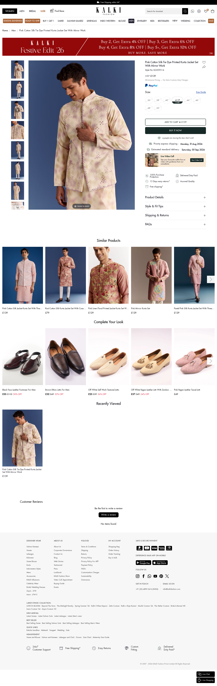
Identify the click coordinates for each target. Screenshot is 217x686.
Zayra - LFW (31, 591)
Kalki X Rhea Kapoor (99, 606)
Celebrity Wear (32, 583)
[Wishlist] (205, 11)
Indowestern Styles (34, 569)
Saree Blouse (32, 561)
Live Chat (206, 674)
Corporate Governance (63, 550)
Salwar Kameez (33, 547)
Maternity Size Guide (101, 637)
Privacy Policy (86, 558)
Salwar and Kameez (49, 637)
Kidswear (30, 558)
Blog (55, 558)
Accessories (31, 576)
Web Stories (58, 561)
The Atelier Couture (161, 606)
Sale (67, 630)
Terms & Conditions (88, 547)
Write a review (108, 515)
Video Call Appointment (63, 580)
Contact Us (58, 554)
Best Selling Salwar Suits (51, 623)
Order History (113, 550)
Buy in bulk (112, 558)
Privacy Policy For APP (89, 561)
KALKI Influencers (33, 580)
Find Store (59, 11)
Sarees (29, 550)
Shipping (84, 550)
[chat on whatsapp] (192, 11)
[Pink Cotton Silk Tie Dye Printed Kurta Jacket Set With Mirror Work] (17, 69)
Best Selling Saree (33, 623)
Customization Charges (90, 572)
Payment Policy (87, 565)
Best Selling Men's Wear (90, 623)
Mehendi (44, 630)
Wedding (60, 630)
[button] (166, 11)
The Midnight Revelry (65, 606)
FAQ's (83, 569)
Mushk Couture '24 (145, 606)
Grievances (85, 580)
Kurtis (29, 565)
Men (14, 30)
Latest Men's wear (75, 616)
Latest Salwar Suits (45, 616)
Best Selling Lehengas (71, 623)
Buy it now (175, 130)
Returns (84, 554)
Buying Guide (59, 583)
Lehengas (30, 554)
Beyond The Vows (48, 606)
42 (177, 100)
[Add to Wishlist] (204, 62)
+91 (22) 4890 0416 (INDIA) (147, 589)
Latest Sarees (32, 616)
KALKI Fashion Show (62, 576)
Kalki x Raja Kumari (128, 606)
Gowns (78, 637)
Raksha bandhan (33, 630)
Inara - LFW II (32, 594)
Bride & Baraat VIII (178, 606)
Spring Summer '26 (82, 606)
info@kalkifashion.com (171, 589)
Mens (29, 572)
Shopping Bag (114, 547)
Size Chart (87, 637)
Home (5, 30)
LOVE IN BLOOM (33, 606)
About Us (57, 547)
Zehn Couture (114, 606)
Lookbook (58, 572)
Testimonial (58, 565)
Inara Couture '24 (33, 609)
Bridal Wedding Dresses (36, 587)
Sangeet (52, 630)
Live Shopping (208, 680)
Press (56, 569)
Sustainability (86, 576)
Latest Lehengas (60, 616)
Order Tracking (114, 554)
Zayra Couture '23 (49, 609)
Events (56, 587)
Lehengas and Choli (66, 637)
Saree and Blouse (33, 637)
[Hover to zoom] (81, 135)
